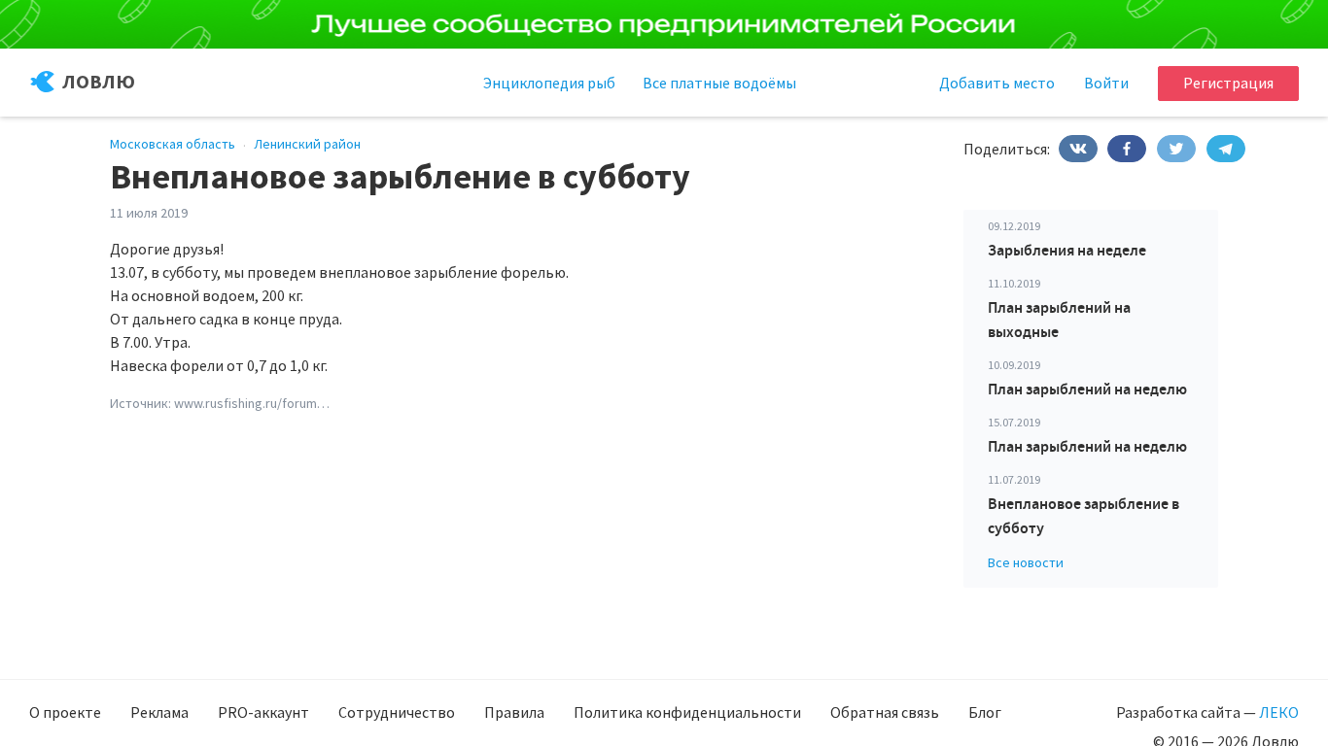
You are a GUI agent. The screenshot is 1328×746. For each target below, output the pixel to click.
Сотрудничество (396, 712)
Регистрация (1228, 82)
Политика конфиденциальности (687, 712)
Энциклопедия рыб (549, 82)
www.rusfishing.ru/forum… (252, 403)
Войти (1106, 82)
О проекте (65, 712)
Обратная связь (884, 712)
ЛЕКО (1279, 712)
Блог (984, 712)
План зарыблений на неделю (1087, 389)
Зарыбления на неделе (1067, 250)
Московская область (172, 144)
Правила (514, 712)
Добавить (997, 82)
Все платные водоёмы (719, 82)
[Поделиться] (1078, 148)
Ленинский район (307, 144)
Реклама (159, 712)
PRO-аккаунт (263, 712)
